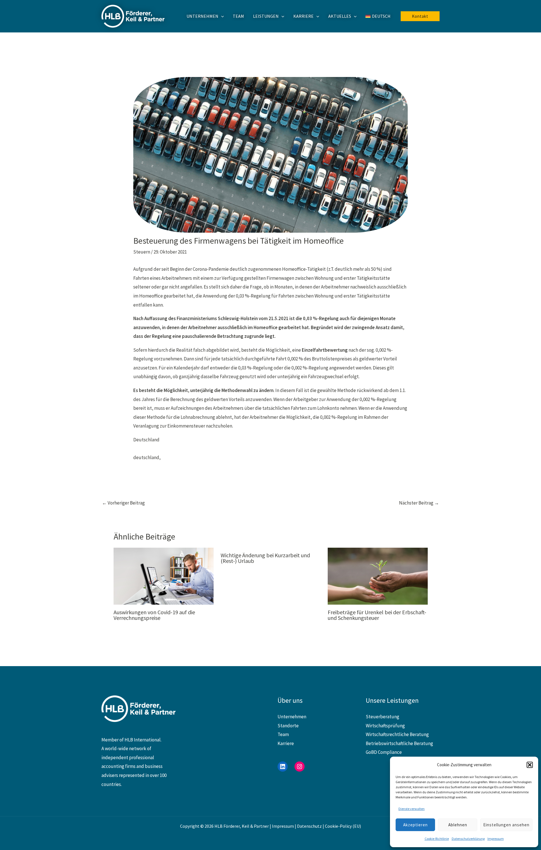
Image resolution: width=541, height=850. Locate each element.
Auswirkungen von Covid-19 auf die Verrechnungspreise (154, 615)
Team (238, 16)
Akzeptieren (415, 824)
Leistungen (266, 16)
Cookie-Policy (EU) (343, 826)
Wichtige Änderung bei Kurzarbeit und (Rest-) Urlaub (265, 558)
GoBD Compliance (384, 752)
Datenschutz (309, 826)
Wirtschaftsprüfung (385, 726)
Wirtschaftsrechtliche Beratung (397, 734)
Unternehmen (202, 16)
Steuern (141, 252)
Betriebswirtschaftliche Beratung (399, 743)
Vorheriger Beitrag (123, 503)
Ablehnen (457, 824)
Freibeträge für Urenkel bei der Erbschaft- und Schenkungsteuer (377, 615)
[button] (530, 765)
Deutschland (146, 440)
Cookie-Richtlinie (437, 838)
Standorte (288, 726)
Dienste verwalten (411, 809)
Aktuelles (339, 16)
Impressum (495, 838)
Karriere (303, 16)
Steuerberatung (382, 717)
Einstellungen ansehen (506, 824)
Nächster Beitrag (419, 503)
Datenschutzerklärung (468, 838)
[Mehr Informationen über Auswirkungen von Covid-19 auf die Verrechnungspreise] (164, 575)
